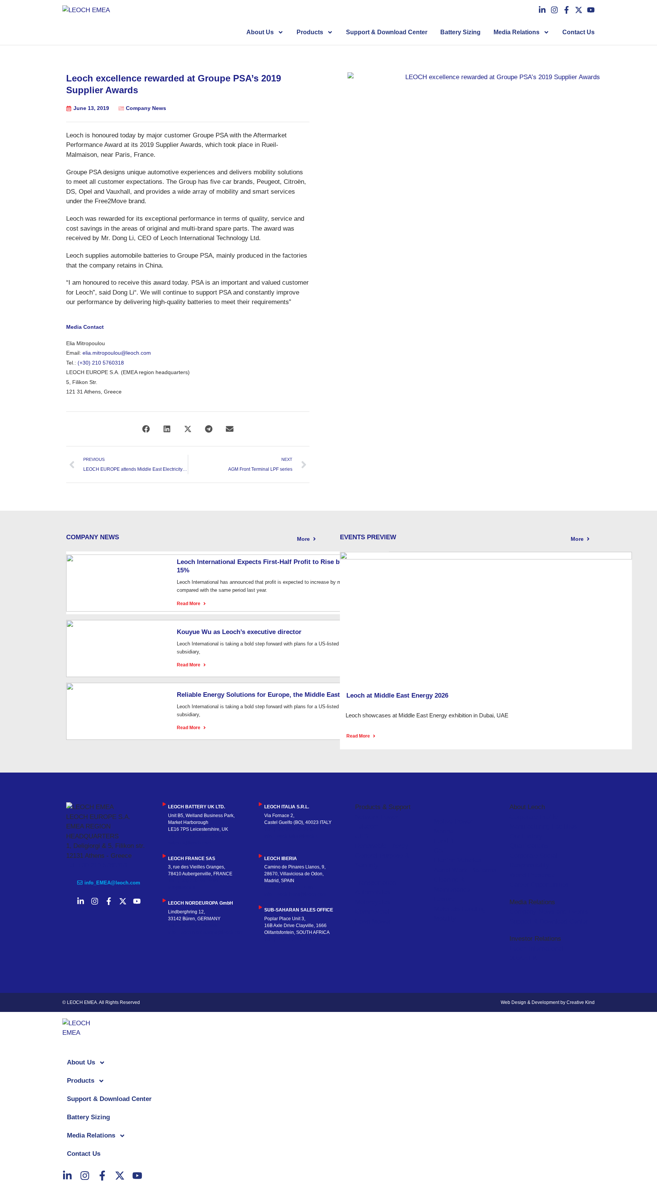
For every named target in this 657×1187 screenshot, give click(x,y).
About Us (260, 32)
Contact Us (578, 32)
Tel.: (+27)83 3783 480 (287, 939)
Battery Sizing (460, 32)
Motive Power (453, 821)
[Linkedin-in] (542, 10)
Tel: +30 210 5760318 (96, 865)
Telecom (367, 826)
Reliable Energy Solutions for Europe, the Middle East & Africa (271, 694)
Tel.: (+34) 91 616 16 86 (288, 887)
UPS (361, 836)
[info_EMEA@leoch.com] (80, 882)
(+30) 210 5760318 (101, 363)
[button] (146, 428)
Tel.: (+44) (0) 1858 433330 (196, 836)
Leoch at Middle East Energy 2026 (397, 695)
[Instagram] (554, 10)
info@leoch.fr (181, 887)
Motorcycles (372, 902)
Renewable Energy (381, 845)
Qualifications (528, 845)
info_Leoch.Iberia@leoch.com (295, 894)
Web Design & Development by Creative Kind (548, 1002)
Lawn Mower (373, 921)
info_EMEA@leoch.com (112, 883)
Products (310, 32)
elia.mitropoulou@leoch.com (117, 353)
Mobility (445, 918)
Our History (526, 836)
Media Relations (517, 32)
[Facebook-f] (566, 10)
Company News (146, 108)
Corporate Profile (533, 817)
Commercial (372, 911)
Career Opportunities (539, 884)
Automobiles (372, 892)
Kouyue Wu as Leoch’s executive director (239, 632)
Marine (443, 831)
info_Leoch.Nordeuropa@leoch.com (205, 932)
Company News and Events (548, 911)
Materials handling (460, 909)
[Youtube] (591, 10)
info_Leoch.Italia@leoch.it (291, 836)
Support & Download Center (386, 32)
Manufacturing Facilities (543, 826)
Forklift (444, 840)
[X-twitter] (578, 10)
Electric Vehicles (457, 860)
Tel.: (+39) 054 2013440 (289, 829)
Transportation (375, 882)
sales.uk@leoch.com (189, 843)
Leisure (444, 899)
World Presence (532, 875)
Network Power (376, 817)
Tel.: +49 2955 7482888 (192, 925)
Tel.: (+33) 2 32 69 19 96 (193, 880)
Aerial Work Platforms (465, 870)
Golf (440, 850)
